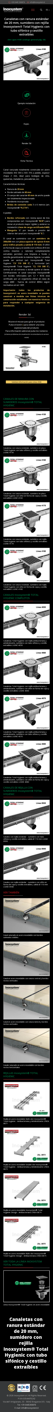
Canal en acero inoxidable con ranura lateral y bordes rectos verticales (25, 1023)
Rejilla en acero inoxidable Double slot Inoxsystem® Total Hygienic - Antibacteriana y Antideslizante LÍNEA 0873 (26, 1166)
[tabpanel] (26, 63)
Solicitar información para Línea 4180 (26, 382)
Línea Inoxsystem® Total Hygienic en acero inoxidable (26, 1304)
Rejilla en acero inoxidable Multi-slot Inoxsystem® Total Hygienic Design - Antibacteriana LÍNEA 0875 (24, 1254)
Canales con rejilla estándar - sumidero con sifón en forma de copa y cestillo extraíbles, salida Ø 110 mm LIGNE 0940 (25, 884)
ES (47, 9)
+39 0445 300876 (18, 2)
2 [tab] (27, 83)
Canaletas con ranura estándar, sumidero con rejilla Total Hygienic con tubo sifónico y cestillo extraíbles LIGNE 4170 (25, 541)
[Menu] (33, 9)
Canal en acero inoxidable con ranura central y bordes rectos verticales (25, 979)
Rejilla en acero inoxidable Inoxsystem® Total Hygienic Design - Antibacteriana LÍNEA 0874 (22, 1211)
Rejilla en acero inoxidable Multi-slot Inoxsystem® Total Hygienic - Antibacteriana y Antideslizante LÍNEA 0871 (26, 1121)
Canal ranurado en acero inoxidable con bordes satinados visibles (23, 936)
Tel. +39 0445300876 (26, 1404)
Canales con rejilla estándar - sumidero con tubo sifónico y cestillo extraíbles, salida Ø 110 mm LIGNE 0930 (25, 838)
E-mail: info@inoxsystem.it (27, 1408)
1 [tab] (25, 83)
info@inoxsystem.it (37, 2)
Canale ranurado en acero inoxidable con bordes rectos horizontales (23, 1066)
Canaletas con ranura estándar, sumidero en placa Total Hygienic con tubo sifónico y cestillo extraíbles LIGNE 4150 (25, 450)
